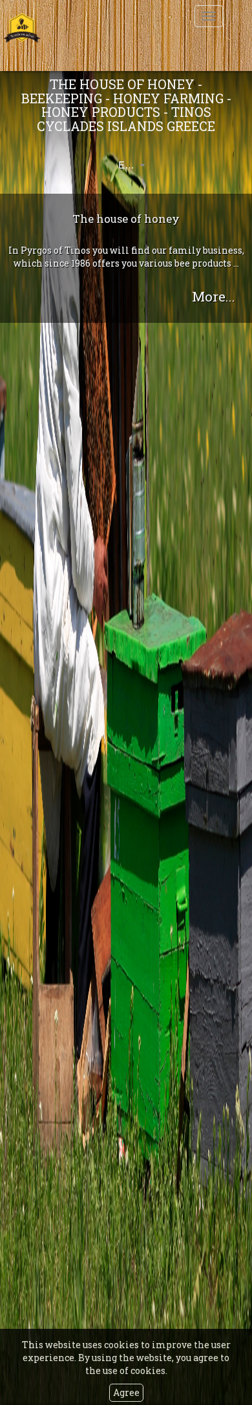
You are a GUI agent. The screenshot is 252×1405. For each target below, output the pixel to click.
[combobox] (121, 165)
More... (213, 296)
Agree (126, 1392)
